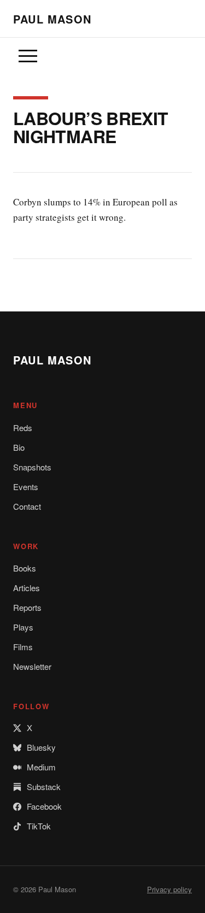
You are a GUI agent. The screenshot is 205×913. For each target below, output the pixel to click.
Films (23, 646)
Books (24, 568)
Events (25, 486)
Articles (26, 587)
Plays (23, 627)
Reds (22, 427)
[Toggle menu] (28, 56)
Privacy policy (169, 889)
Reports (27, 607)
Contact (27, 506)
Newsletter (32, 666)
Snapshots (32, 467)
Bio (19, 447)
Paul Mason (52, 19)
